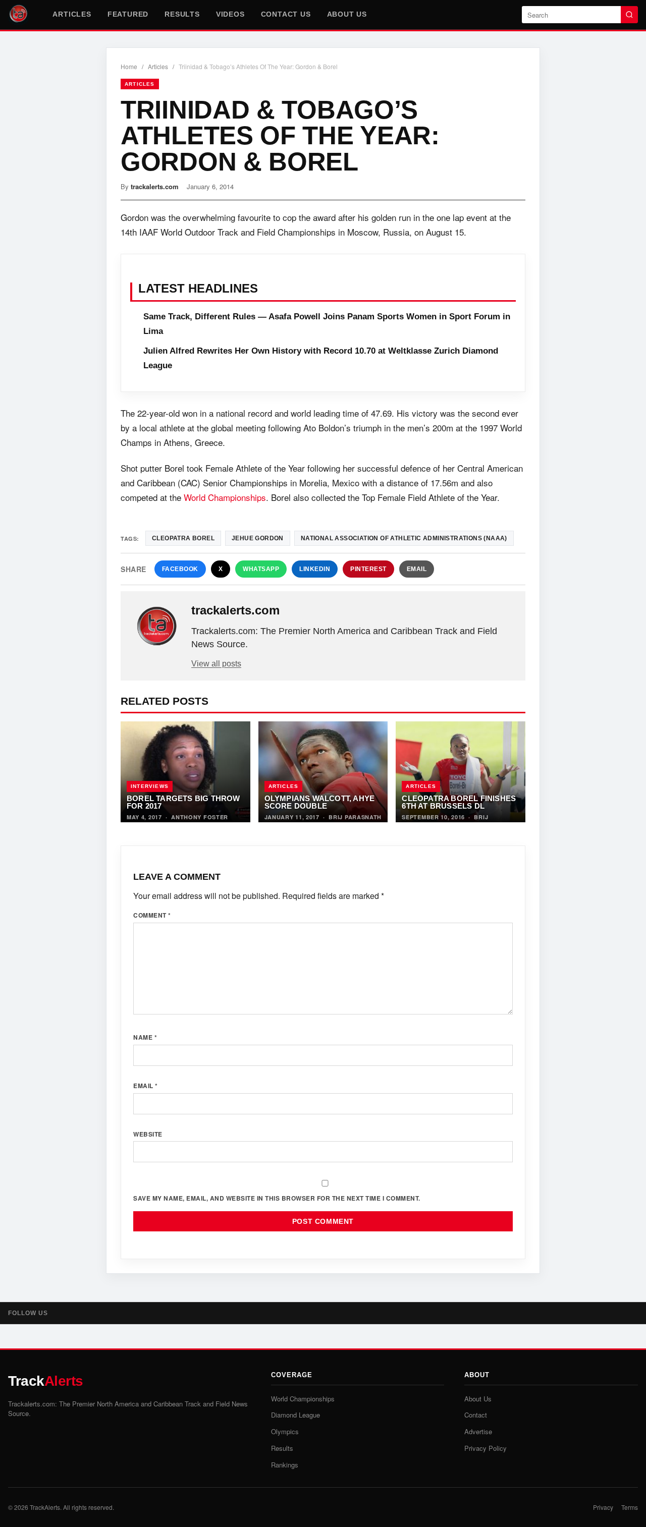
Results (182, 14)
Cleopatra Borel (183, 538)
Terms (629, 1507)
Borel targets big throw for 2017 (183, 802)
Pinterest (368, 569)
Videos (230, 14)
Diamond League (295, 1415)
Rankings (284, 1464)
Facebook (180, 569)
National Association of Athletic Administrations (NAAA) (404, 538)
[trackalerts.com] (157, 626)
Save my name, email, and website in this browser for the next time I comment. (276, 1198)
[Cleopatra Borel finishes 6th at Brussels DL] (460, 771)
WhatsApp (261, 569)
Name (145, 1037)
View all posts (216, 663)
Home (129, 66)
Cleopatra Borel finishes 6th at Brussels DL (459, 802)
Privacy (603, 1507)
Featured (127, 14)
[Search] (629, 14)
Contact (475, 1415)
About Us (347, 14)
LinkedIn (314, 569)
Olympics (285, 1431)
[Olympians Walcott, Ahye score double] (323, 771)
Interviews (150, 786)
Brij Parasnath (355, 817)
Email (417, 569)
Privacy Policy (485, 1448)
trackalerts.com (155, 186)
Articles (71, 14)
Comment (152, 915)
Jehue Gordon (258, 538)
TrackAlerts (45, 1507)
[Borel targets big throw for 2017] (185, 771)
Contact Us (286, 14)
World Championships (225, 497)
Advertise (478, 1431)
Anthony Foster (199, 817)
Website (148, 1134)
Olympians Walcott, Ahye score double (319, 802)
